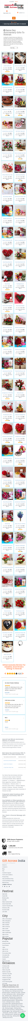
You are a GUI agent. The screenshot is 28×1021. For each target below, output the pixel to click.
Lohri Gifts (4, 911)
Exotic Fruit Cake (7, 654)
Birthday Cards (8, 991)
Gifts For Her (5, 949)
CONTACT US (21, 12)
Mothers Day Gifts (6, 971)
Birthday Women (9, 1014)
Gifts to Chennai (6, 926)
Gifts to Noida (5, 936)
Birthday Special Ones (19, 1014)
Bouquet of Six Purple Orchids (20, 546)
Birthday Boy (6, 1012)
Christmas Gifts (5, 966)
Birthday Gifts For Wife (18, 995)
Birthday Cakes (8, 995)
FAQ (3, 870)
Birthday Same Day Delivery (8, 1009)
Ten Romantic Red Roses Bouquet (20, 611)
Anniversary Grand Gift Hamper (7, 88)
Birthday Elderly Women (17, 1003)
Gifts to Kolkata (5, 924)
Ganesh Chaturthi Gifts (7, 905)
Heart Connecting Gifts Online (7, 306)
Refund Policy (5, 882)
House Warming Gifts (7, 981)
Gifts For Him (5, 951)
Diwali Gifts (4, 896)
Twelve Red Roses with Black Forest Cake (20, 371)
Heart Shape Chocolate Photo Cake (7, 633)
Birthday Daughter (9, 1008)
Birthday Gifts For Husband (19, 1016)
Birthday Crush (5, 998)
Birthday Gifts (5, 941)
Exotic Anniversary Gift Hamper (7, 240)
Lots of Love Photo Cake (20, 66)
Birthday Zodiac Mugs (7, 1016)
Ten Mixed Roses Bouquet (20, 284)
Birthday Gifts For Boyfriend (15, 997)
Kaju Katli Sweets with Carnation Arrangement (20, 568)
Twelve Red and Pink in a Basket (7, 153)
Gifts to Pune (5, 934)
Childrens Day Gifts (6, 977)
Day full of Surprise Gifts (20, 109)
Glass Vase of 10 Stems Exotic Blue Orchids (20, 524)
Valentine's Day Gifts (7, 973)
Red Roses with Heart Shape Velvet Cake (7, 589)
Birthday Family (13, 989)
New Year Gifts (5, 968)
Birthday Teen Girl (6, 1005)
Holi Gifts (4, 900)
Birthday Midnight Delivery (16, 998)
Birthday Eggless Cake (7, 1011)
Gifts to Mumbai (6, 922)
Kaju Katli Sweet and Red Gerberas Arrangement (7, 568)
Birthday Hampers (6, 992)
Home (15, 22)
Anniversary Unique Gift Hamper (20, 633)
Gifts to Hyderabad (6, 932)
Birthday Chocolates (16, 992)
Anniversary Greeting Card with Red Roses (20, 175)
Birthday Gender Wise (18, 991)
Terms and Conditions (7, 874)
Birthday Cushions (15, 1006)
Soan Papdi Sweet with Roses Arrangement (20, 262)
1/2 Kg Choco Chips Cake (7, 109)
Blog (3, 869)
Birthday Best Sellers (11, 994)
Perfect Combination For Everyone (20, 240)
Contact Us (4, 867)
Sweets (4, 959)
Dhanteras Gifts (6, 907)
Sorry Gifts (4, 983)
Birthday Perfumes (10, 1002)
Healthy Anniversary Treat (7, 219)
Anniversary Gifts (6, 943)
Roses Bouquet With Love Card (7, 502)
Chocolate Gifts (5, 955)
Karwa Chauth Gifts (6, 903)
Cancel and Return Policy (8, 880)
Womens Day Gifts (6, 975)
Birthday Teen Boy (6, 1006)
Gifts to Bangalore (6, 920)
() (7, 13)
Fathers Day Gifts (6, 970)
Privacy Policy (5, 876)
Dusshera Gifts (5, 909)
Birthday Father (17, 1008)
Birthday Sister (5, 989)
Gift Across (13, 861)
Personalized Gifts (6, 953)
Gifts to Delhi (5, 928)
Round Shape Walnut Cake (7, 197)
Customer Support (6, 872)
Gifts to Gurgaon (6, 930)
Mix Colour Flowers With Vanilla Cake (20, 459)
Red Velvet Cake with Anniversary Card (20, 131)
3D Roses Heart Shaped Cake (7, 437)
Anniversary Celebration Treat (20, 502)
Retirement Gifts (6, 961)
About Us (4, 865)
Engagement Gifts (6, 979)
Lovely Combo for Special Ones (7, 66)
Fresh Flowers (5, 945)
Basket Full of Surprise (20, 87)
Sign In (16, 1)
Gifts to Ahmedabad (7, 918)
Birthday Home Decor (8, 1017)
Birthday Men (5, 997)
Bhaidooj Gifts (5, 898)
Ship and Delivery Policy (7, 878)
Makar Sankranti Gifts (7, 902)
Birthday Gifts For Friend (16, 1005)
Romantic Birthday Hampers (8, 1000)
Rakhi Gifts (4, 894)
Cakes (3, 947)
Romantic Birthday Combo (7, 480)
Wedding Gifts (5, 957)
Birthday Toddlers (13, 1012)
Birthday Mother (19, 1009)
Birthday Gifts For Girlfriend (19, 1011)
